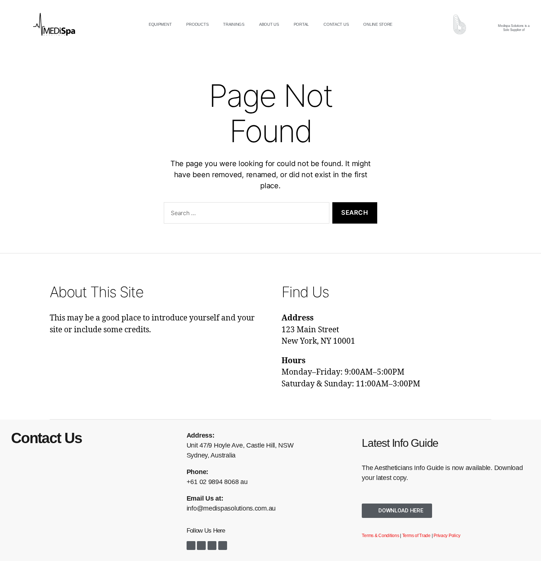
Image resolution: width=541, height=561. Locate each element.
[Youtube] (212, 545)
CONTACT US (336, 24)
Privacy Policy (447, 535)
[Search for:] (245, 214)
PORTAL (301, 24)
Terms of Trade (416, 535)
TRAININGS (233, 24)
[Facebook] (191, 545)
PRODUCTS (197, 24)
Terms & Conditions (380, 535)
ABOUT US (269, 24)
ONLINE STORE (377, 24)
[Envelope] (222, 545)
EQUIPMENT (160, 24)
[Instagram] (201, 545)
